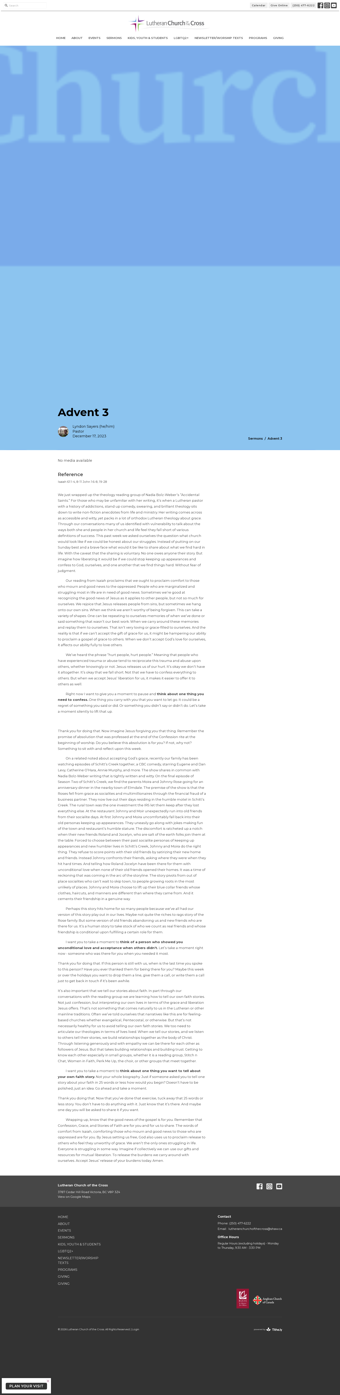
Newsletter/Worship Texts (219, 38)
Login (135, 1329)
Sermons (114, 38)
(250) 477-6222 (304, 5)
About (77, 38)
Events (95, 38)
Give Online (279, 5)
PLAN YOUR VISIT (26, 1386)
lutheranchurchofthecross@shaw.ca (255, 1229)
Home (61, 38)
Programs (258, 38)
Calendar (259, 5)
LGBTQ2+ (181, 38)
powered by (266, 1332)
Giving (278, 38)
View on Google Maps (74, 1197)
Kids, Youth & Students (148, 38)
